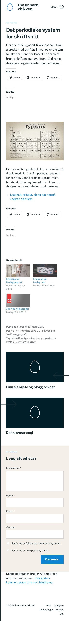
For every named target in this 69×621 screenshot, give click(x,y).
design (40, 338)
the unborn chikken (28, 7)
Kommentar (13, 468)
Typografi (59, 605)
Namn (10, 495)
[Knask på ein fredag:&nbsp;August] (18, 270)
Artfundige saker (27, 330)
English (60, 609)
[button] (57, 7)
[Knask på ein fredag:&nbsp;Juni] (45, 270)
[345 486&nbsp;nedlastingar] (18, 300)
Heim (48, 605)
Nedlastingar (46, 609)
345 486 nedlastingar (17, 308)
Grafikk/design (47, 330)
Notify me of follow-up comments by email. (36, 543)
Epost (10, 511)
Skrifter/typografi (16, 334)
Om (62, 613)
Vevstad (10, 527)
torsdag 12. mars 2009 (31, 326)
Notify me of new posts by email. (30, 550)
